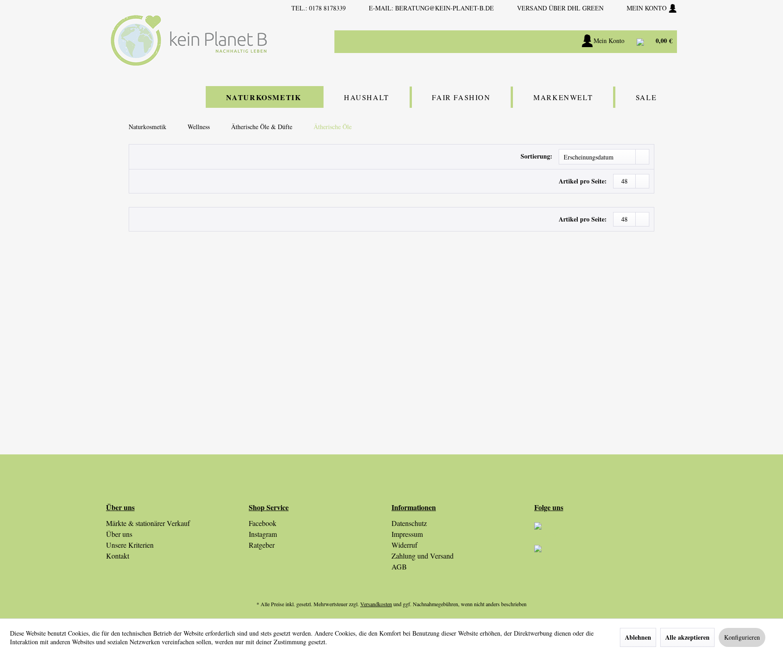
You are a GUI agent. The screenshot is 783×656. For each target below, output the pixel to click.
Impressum (407, 534)
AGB (399, 566)
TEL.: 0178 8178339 (318, 8)
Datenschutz (409, 523)
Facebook (262, 523)
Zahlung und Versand (423, 555)
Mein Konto (647, 8)
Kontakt (117, 555)
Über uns (119, 534)
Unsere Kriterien (130, 545)
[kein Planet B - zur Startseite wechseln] (189, 40)
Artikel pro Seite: (583, 181)
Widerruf (404, 545)
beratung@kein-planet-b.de (444, 8)
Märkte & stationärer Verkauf (148, 523)
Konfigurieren (742, 637)
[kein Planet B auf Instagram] (605, 533)
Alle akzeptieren (687, 637)
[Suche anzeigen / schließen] (541, 42)
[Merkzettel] (564, 42)
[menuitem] (482, 42)
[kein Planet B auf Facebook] (605, 556)
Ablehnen (638, 637)
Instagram (263, 534)
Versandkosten (376, 604)
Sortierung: (536, 156)
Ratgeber (262, 545)
